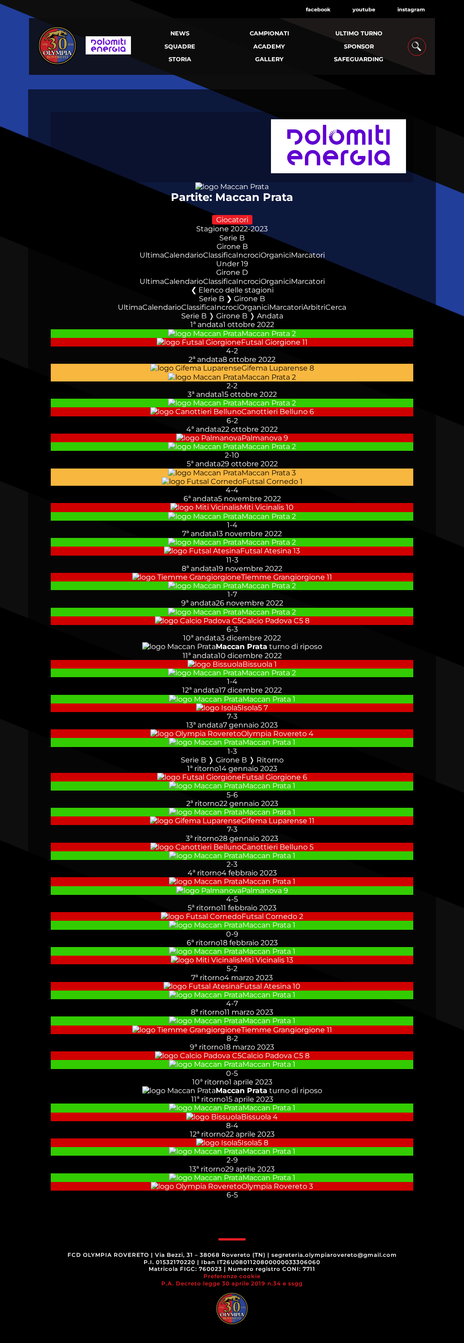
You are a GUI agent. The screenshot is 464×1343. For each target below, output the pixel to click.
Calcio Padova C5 (272, 620)
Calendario (183, 255)
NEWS (179, 33)
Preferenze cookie (232, 1276)
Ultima (152, 255)
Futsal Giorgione (270, 342)
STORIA (180, 59)
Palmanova (262, 438)
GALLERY (269, 59)
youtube (364, 9)
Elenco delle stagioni (236, 290)
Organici (276, 255)
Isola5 (252, 707)
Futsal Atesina (265, 551)
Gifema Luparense (275, 368)
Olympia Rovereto (274, 733)
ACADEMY (269, 46)
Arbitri (314, 307)
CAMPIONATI (269, 33)
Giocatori (232, 219)
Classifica (219, 255)
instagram (411, 9)
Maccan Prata (266, 333)
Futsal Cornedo (270, 481)
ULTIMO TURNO (358, 33)
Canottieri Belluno (275, 411)
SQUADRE (179, 46)
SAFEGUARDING (358, 59)
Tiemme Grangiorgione (283, 577)
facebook (318, 9)
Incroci (248, 255)
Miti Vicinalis (262, 507)
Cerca (335, 307)
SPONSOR (359, 46)
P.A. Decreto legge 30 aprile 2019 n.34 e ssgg (232, 1283)
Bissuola (257, 664)
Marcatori (308, 255)
